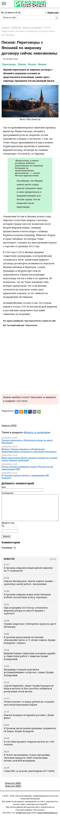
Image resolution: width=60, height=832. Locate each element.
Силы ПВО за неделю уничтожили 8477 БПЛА (29, 771)
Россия (32, 64)
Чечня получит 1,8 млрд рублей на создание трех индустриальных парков (29, 703)
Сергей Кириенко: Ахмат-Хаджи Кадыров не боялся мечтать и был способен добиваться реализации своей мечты (29, 688)
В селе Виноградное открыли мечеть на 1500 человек (29, 743)
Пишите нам (52, 13)
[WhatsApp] (39, 412)
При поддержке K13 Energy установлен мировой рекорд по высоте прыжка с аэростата (26, 610)
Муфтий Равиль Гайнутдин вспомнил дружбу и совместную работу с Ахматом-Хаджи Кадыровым (29, 656)
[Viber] (34, 412)
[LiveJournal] (30, 412)
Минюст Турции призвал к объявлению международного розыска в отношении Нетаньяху (29, 450)
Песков (22, 64)
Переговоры (9, 64)
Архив (52, 558)
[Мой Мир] (25, 412)
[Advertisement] (30, 359)
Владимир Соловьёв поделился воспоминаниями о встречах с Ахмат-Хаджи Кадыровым (29, 672)
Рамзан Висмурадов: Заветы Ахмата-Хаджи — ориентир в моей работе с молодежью (29, 582)
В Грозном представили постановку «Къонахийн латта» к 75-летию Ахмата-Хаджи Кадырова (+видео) (29, 640)
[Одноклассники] (21, 412)
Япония (42, 64)
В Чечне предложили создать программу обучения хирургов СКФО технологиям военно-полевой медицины (27, 757)
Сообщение (8, 493)
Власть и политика (32, 27)
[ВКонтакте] (16, 412)
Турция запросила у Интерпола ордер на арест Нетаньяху (30, 625)
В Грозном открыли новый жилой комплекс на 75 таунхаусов (28, 569)
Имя (4, 487)
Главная (6, 27)
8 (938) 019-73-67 (23, 813)
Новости (9, 558)
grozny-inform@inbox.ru (47, 813)
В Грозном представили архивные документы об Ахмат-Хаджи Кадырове (30, 730)
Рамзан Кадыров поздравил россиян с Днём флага (29, 716)
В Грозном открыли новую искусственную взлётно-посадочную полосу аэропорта (27, 596)
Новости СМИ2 (13, 783)
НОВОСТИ (16, 27)
